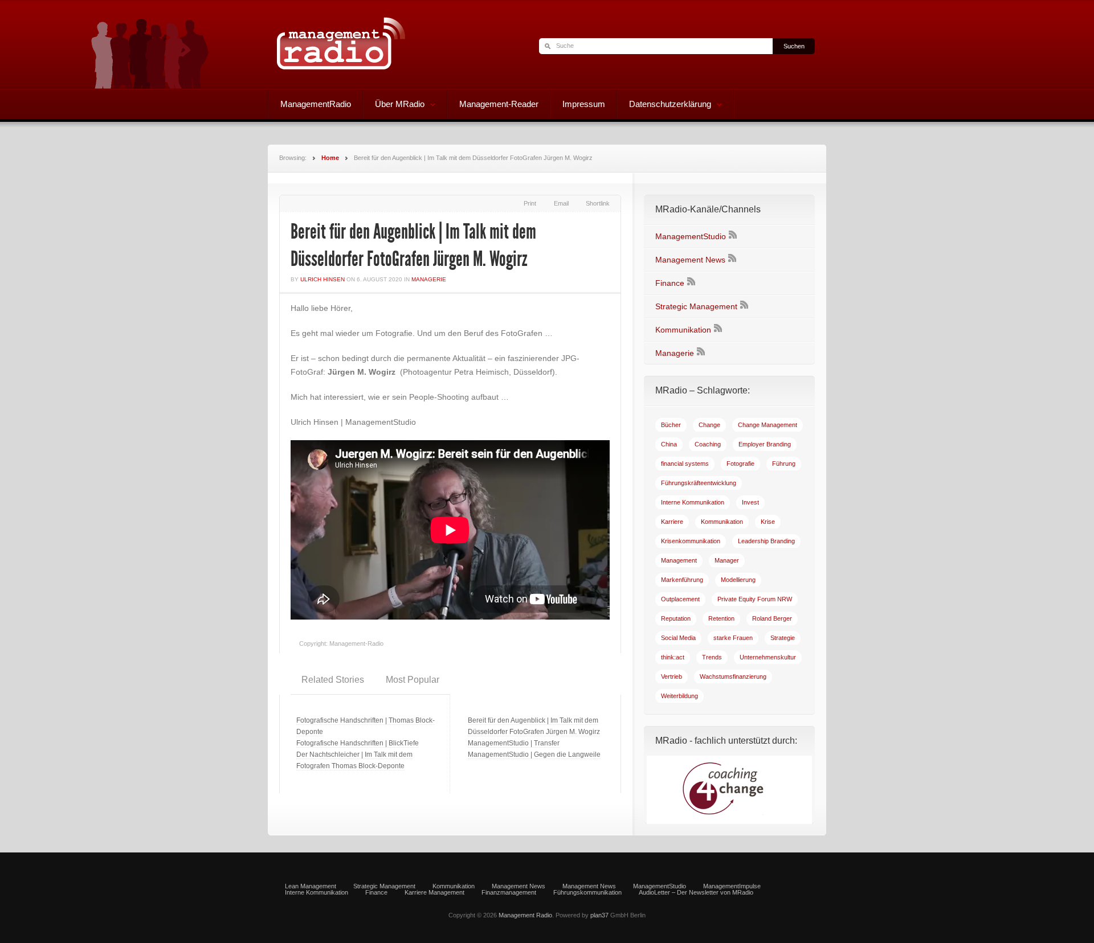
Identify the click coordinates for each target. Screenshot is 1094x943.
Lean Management (310, 886)
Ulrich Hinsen (322, 279)
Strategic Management (696, 306)
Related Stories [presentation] (332, 679)
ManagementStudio (690, 236)
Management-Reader (498, 104)
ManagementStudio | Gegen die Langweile (534, 754)
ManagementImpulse (732, 886)
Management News (690, 259)
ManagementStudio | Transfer (514, 743)
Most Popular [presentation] (412, 679)
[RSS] (732, 236)
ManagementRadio (315, 104)
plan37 (599, 915)
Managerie (428, 279)
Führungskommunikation (587, 892)
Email (561, 203)
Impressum (583, 104)
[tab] (333, 680)
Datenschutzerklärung (664, 105)
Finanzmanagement (508, 892)
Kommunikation (683, 329)
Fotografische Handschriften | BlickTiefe (357, 743)
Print (530, 203)
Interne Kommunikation (316, 892)
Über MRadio (394, 105)
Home (330, 157)
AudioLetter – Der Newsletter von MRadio (696, 892)
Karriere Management (434, 892)
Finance (669, 283)
